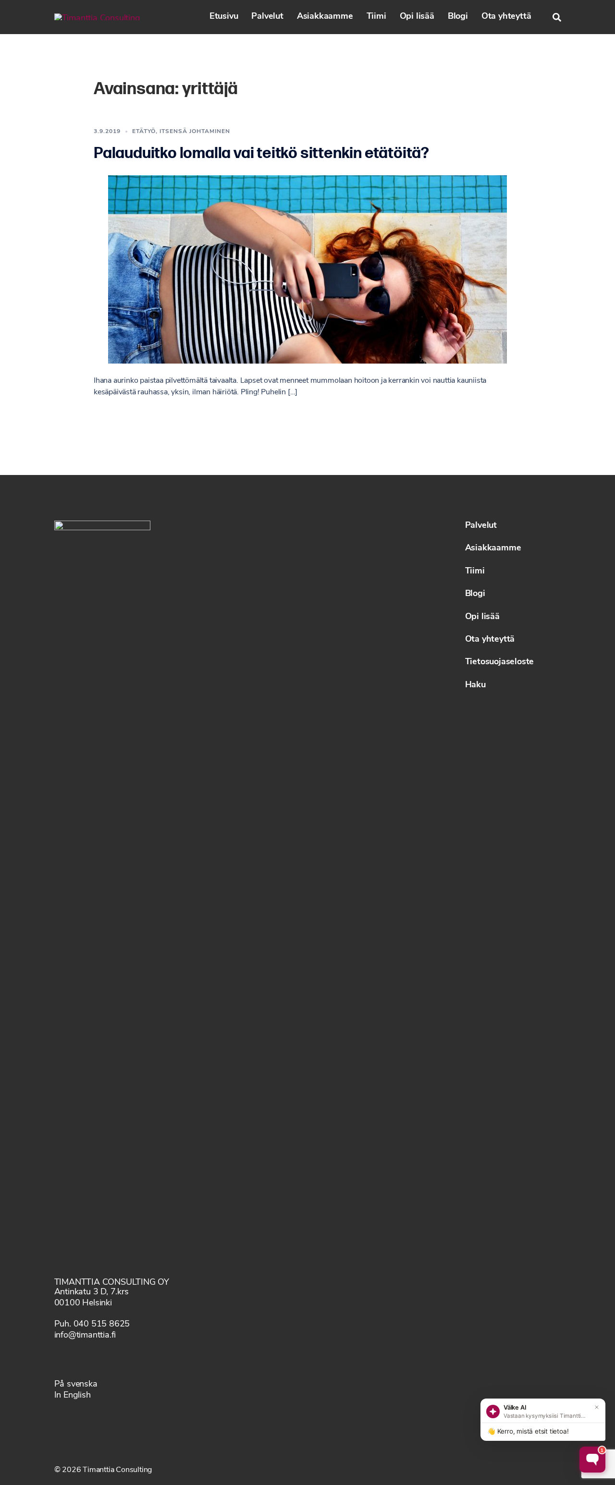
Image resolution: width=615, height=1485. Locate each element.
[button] (557, 17)
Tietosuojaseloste (499, 662)
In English (72, 1395)
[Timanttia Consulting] (97, 16)
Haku (475, 685)
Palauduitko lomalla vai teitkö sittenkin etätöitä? (261, 153)
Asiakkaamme (325, 16)
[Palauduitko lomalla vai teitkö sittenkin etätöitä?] (307, 269)
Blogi (458, 16)
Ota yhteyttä (506, 16)
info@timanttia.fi (85, 1335)
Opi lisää (417, 16)
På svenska (76, 1384)
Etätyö (144, 131)
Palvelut (267, 16)
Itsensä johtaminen (195, 131)
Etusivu (223, 16)
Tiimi (376, 16)
